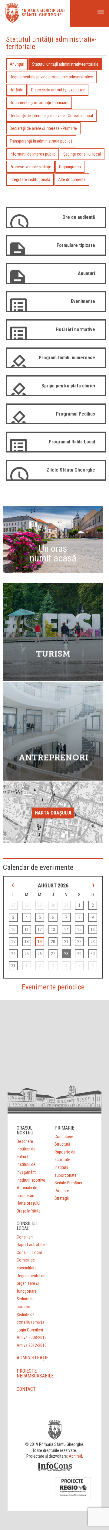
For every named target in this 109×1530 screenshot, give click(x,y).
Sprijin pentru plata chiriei (68, 386)
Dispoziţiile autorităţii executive (58, 89)
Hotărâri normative (75, 329)
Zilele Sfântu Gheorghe (71, 470)
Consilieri (25, 1237)
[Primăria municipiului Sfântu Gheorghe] (12, 21)
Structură (62, 1144)
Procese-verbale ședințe (30, 166)
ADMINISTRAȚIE (32, 1358)
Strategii (61, 1198)
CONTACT (26, 1389)
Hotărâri (16, 89)
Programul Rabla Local (72, 442)
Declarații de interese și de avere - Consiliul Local (51, 115)
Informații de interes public (32, 154)
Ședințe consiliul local (82, 154)
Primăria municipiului (43, 11)
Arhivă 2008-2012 (32, 1337)
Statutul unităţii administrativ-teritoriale (65, 64)
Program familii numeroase (67, 357)
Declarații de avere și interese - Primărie (43, 128)
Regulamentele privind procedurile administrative (51, 76)
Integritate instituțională (30, 179)
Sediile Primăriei (68, 1182)
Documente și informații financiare (39, 102)
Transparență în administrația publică (41, 141)
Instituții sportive (31, 1180)
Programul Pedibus (75, 414)
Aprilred (75, 1456)
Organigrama (70, 166)
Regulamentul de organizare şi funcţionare (31, 1283)
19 (40, 941)
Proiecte (61, 1190)
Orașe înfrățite (29, 1211)
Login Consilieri (30, 1330)
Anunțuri (17, 64)
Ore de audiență (78, 217)
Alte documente (72, 179)
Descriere (25, 1141)
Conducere (63, 1136)
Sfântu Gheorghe (41, 15)
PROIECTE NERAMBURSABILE (35, 1373)
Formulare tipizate (76, 245)
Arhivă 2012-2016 (32, 1345)
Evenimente (83, 301)
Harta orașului (53, 813)
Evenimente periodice (53, 987)
